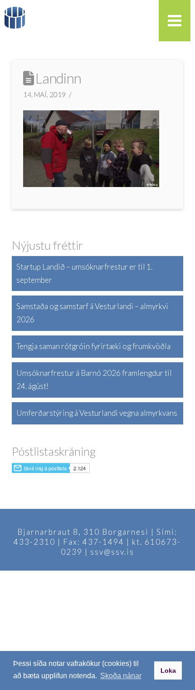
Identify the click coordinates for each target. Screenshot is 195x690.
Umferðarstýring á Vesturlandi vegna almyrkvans (96, 413)
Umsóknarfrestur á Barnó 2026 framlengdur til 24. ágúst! (94, 379)
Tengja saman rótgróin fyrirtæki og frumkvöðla (93, 346)
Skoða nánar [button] (120, 676)
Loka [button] (168, 670)
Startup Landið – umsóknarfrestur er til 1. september (84, 273)
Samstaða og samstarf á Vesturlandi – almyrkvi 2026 (92, 312)
